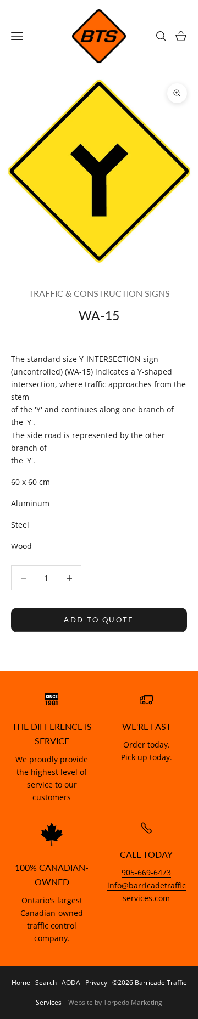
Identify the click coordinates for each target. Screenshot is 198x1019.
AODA (71, 982)
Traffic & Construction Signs (99, 293)
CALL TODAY (146, 854)
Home (21, 982)
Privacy (96, 982)
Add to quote (99, 619)
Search (46, 982)
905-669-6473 (146, 872)
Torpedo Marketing (132, 1002)
